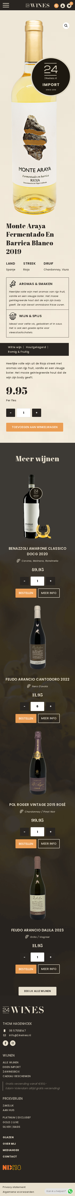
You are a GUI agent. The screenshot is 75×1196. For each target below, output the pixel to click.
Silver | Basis (11, 1127)
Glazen (8, 1137)
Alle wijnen (11, 1062)
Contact (10, 1157)
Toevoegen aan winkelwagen (35, 427)
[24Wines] (37, 5)
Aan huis (8, 1110)
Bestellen (26, 593)
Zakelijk (8, 1105)
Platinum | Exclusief (17, 1117)
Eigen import (12, 1067)
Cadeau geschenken (17, 1076)
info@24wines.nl (19, 1035)
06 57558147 (17, 1031)
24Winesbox (11, 1071)
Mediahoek (11, 1150)
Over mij (9, 1144)
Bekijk (37, 991)
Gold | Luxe (11, 1122)
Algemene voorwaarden (18, 1192)
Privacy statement (14, 1187)
